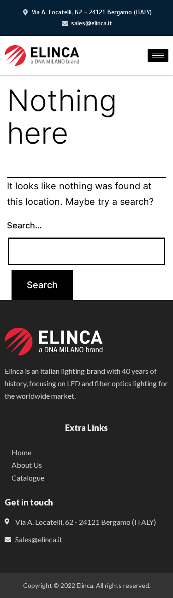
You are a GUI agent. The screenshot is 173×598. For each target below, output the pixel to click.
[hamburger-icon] (158, 55)
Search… (24, 225)
